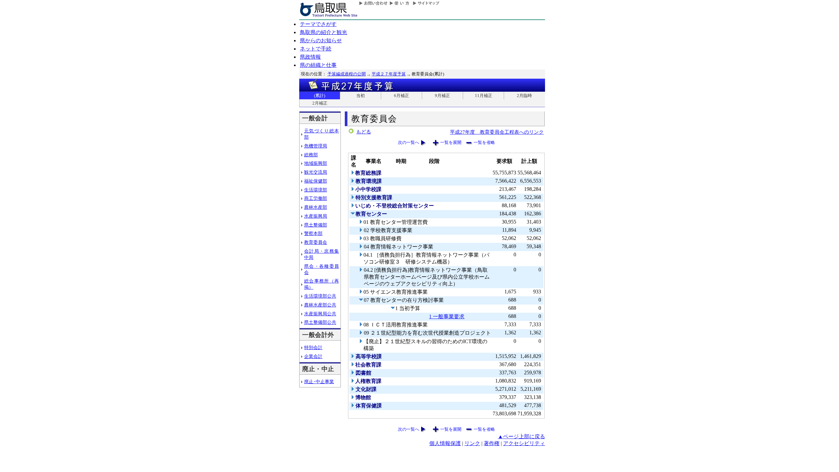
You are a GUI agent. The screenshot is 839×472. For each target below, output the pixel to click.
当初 (360, 95)
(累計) (319, 95)
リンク (472, 443)
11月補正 (483, 95)
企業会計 (313, 356)
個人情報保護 (445, 443)
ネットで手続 (315, 48)
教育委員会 (315, 242)
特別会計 (313, 347)
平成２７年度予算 (389, 73)
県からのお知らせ (321, 40)
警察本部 (313, 233)
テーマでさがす (318, 24)
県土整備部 (315, 224)
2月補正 (319, 103)
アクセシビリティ (524, 443)
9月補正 (442, 95)
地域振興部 (315, 163)
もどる (363, 131)
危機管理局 (315, 145)
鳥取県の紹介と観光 (323, 32)
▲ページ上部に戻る (521, 436)
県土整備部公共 (320, 322)
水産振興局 (315, 216)
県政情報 (310, 57)
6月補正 (401, 95)
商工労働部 (315, 198)
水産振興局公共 (320, 313)
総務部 (311, 154)
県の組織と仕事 (318, 65)
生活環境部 (315, 189)
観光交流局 (315, 172)
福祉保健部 (315, 181)
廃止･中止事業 (319, 381)
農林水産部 (315, 207)
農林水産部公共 (320, 304)
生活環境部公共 (320, 296)
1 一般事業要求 (446, 316)
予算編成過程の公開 (346, 73)
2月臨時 (524, 95)
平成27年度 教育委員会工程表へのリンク (497, 132)
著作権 (491, 443)
